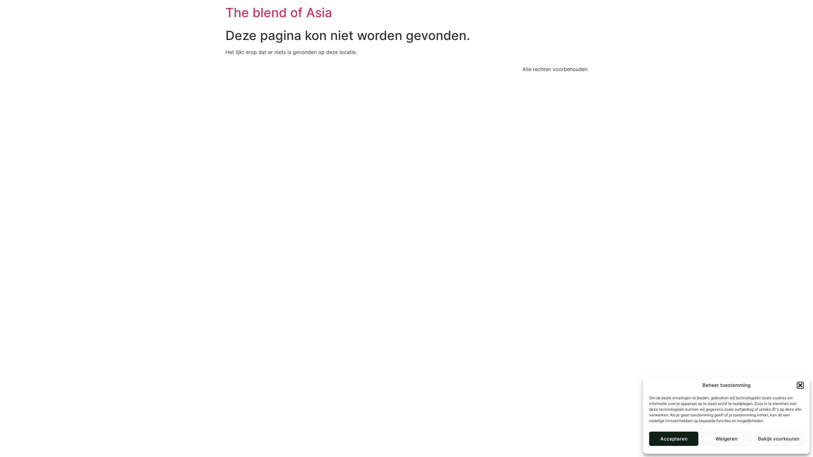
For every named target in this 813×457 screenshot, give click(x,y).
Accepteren (674, 439)
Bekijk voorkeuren (778, 439)
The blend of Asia (278, 12)
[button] (800, 385)
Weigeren (726, 439)
